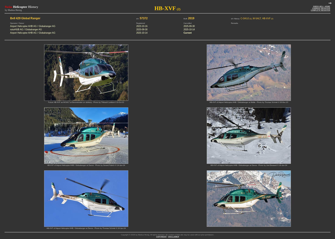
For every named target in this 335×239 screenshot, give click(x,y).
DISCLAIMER (173, 237)
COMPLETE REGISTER (320, 10)
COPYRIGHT (161, 237)
